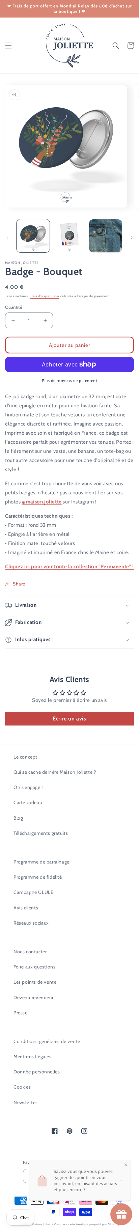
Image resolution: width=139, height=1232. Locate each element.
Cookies (22, 1087)
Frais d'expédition (44, 296)
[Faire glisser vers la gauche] (7, 237)
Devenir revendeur (33, 997)
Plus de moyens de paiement (69, 380)
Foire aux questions (34, 967)
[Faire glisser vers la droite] (131, 237)
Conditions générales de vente (46, 1041)
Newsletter (25, 1102)
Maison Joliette (43, 1224)
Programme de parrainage (41, 862)
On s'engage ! (28, 787)
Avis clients (25, 908)
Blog (18, 818)
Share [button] (19, 584)
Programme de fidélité (37, 877)
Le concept (25, 757)
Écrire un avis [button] (69, 718)
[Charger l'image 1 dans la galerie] (33, 235)
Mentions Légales (32, 1056)
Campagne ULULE (33, 892)
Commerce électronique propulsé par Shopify (86, 1224)
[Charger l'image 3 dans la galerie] (105, 235)
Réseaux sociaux (31, 923)
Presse (20, 1013)
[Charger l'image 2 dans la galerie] (69, 235)
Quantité (13, 307)
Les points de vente (34, 982)
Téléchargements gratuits (40, 833)
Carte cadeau (27, 802)
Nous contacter (30, 952)
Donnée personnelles (36, 1072)
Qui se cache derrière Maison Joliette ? (54, 772)
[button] (8, 45)
